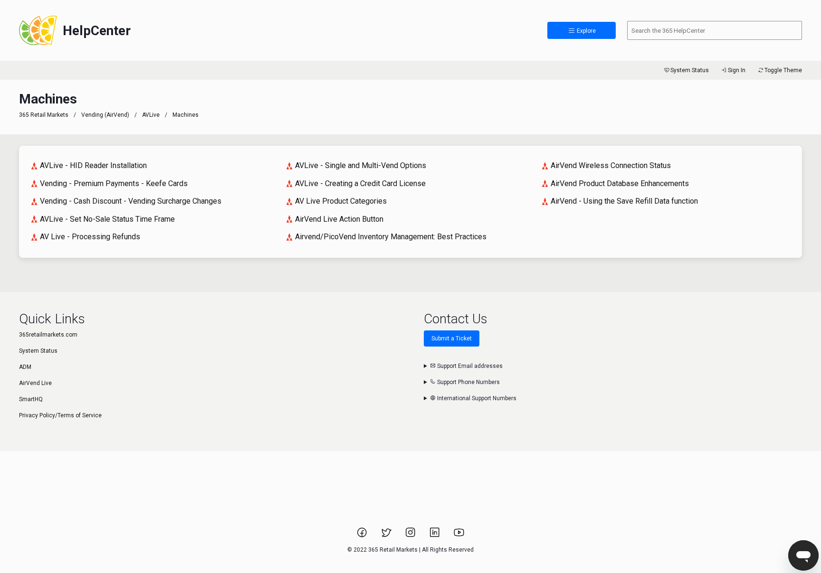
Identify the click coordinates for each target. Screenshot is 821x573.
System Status (689, 70)
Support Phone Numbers (468, 382)
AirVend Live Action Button (339, 219)
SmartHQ (31, 399)
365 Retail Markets (43, 115)
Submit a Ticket (451, 338)
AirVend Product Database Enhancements (620, 183)
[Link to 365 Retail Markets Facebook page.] (363, 535)
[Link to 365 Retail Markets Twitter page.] (387, 535)
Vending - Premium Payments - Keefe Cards (114, 183)
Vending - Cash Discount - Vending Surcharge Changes (130, 201)
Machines (185, 115)
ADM (25, 367)
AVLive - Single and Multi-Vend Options (360, 165)
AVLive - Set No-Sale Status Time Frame (107, 219)
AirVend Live (35, 383)
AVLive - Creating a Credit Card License (360, 183)
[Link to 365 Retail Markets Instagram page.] (411, 535)
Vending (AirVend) (105, 115)
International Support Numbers (476, 398)
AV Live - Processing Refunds (90, 236)
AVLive (151, 115)
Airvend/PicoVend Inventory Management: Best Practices (391, 236)
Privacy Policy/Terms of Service (60, 415)
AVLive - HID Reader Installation (93, 165)
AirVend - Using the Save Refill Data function (624, 201)
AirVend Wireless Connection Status (611, 165)
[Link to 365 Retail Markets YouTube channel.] (459, 535)
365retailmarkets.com (48, 334)
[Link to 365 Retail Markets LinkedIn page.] (435, 535)
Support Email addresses (469, 366)
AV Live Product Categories (341, 201)
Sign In (736, 70)
